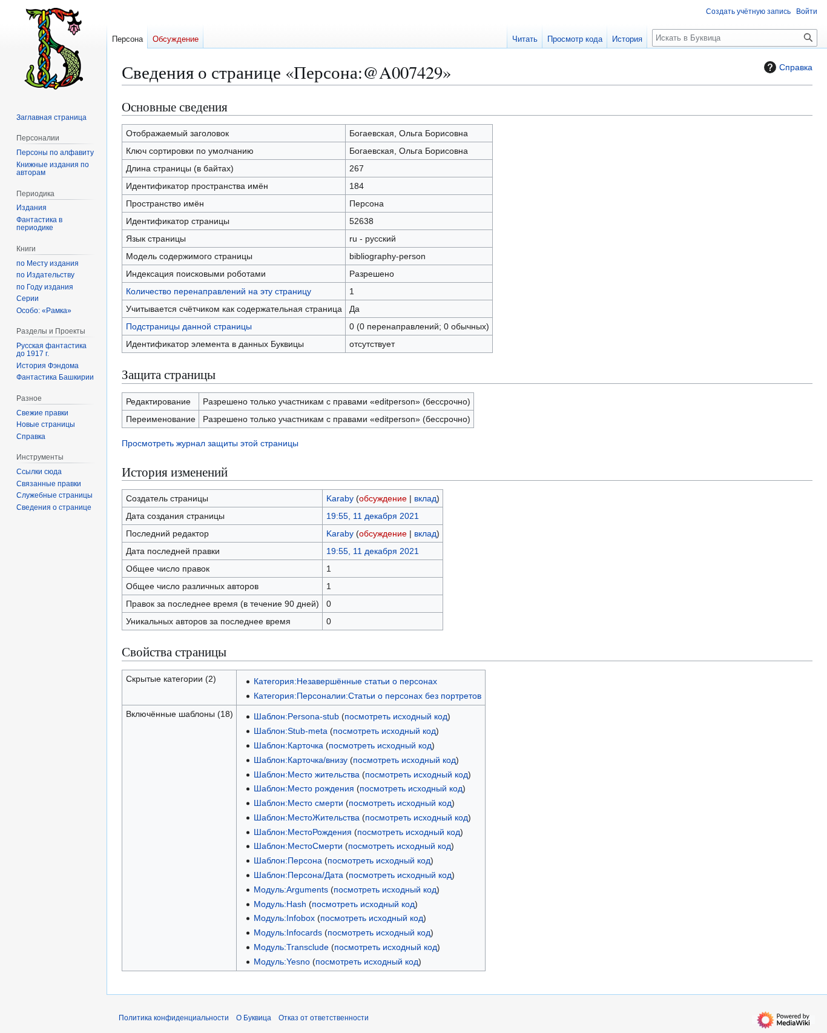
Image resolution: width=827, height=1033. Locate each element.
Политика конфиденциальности (174, 1018)
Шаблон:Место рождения (304, 788)
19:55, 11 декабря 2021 (372, 516)
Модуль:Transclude (291, 947)
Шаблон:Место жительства (307, 774)
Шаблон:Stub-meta (291, 731)
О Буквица (253, 1018)
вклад (425, 498)
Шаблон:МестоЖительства (307, 817)
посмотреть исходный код (395, 716)
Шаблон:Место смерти (298, 803)
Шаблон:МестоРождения (303, 832)
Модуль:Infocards (288, 932)
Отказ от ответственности (323, 1018)
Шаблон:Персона (288, 860)
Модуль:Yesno (282, 961)
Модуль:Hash (280, 904)
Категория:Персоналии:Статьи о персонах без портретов (367, 696)
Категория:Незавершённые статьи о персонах (345, 681)
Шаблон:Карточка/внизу (301, 760)
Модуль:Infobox (284, 918)
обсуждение (383, 498)
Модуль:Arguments (291, 889)
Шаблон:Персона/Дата (298, 875)
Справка (795, 67)
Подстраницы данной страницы (189, 326)
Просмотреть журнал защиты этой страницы (210, 443)
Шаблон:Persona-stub (296, 716)
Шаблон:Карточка (288, 745)
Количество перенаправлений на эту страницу (218, 291)
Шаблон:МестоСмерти (298, 846)
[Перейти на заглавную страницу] (53, 48)
